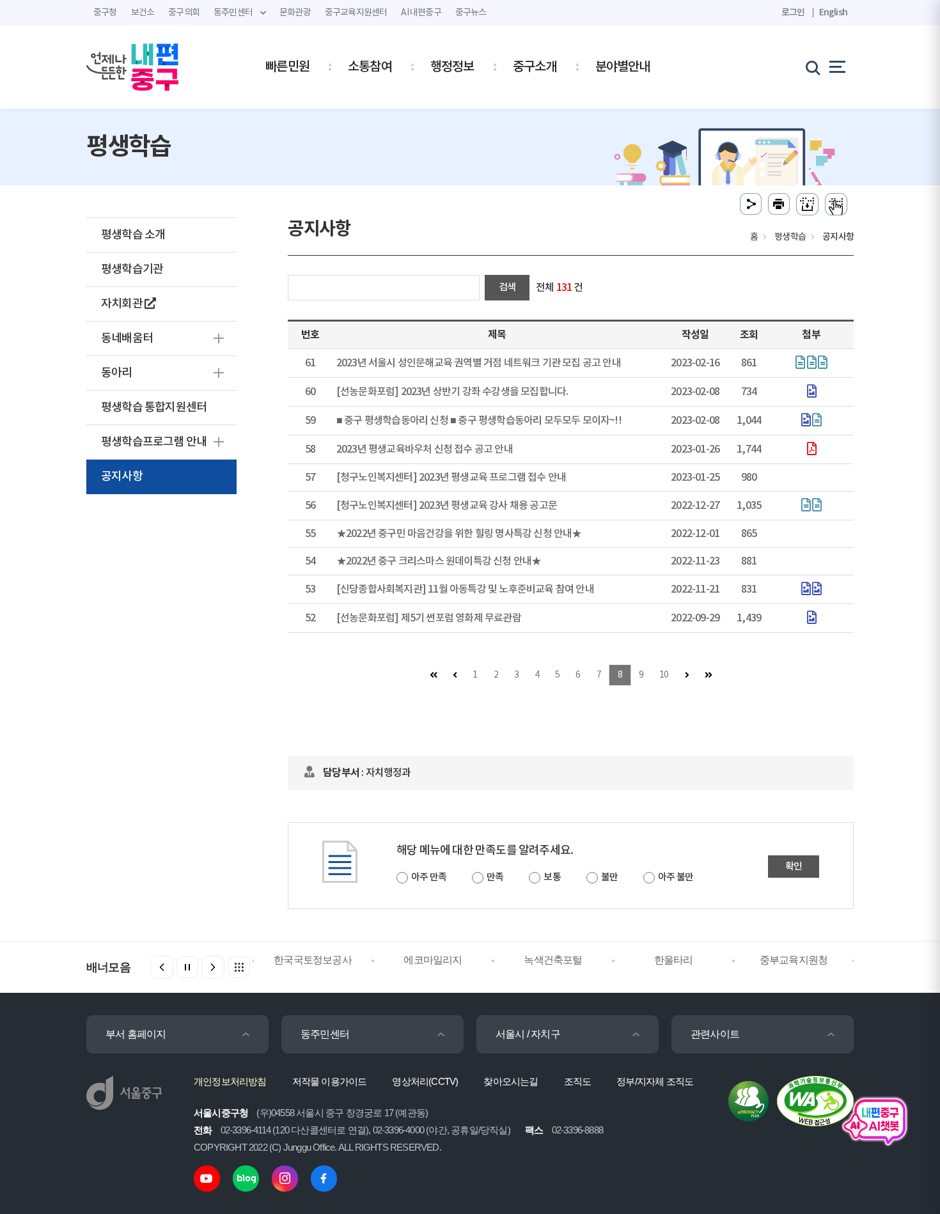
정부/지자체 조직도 (654, 1081)
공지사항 (122, 476)
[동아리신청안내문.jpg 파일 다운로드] (805, 421)
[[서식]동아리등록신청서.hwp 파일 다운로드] (816, 421)
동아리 (116, 373)
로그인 (793, 12)
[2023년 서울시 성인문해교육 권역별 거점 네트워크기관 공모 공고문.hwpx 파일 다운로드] (799, 364)
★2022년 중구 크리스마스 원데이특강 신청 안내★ (439, 561)
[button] (212, 967)
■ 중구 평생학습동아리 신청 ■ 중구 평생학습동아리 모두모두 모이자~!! (479, 420)
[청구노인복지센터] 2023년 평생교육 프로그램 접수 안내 (451, 477)
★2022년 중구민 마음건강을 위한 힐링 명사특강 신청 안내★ (459, 534)
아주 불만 (675, 877)
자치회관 (123, 304)
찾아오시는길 (510, 1081)
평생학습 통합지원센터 (154, 407)
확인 (793, 866)
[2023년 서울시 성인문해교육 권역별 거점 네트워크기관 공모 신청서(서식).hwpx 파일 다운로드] (811, 364)
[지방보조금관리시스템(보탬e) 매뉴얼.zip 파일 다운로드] (822, 364)
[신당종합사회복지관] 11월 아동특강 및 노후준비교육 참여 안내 (465, 589)
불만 (609, 877)
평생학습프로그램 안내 (154, 442)
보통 (552, 877)
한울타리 (673, 959)
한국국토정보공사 (313, 959)
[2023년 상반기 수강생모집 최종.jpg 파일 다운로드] (811, 392)
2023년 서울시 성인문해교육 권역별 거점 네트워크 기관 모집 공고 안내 (478, 363)
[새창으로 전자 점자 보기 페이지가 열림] (836, 204)
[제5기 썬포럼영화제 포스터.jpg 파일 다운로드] (811, 619)
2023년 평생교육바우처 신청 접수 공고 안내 (424, 449)
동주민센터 (325, 1034)
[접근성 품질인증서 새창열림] (815, 1100)
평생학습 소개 (133, 235)
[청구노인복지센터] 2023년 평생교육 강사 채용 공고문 (446, 505)
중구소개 (535, 67)
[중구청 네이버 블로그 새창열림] (246, 1177)
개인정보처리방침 (230, 1081)
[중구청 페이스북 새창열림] (324, 1177)
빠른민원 (287, 67)
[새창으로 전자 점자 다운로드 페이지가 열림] (807, 204)
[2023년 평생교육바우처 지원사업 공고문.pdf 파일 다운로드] (811, 450)
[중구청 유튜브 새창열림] (207, 1177)
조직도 (577, 1081)
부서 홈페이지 (136, 1034)
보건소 (143, 13)
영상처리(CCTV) (425, 1081)
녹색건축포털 (553, 959)
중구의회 (184, 13)
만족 (495, 877)
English (833, 12)
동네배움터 (127, 338)
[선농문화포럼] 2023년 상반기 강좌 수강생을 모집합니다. (452, 392)
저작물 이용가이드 (329, 1081)
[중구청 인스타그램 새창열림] (285, 1177)
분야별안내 (622, 67)
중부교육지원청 (793, 959)
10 (663, 675)
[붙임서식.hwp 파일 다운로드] (816, 506)
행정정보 (452, 67)
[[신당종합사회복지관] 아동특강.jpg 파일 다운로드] (805, 590)
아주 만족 (428, 877)
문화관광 (295, 13)
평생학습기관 (132, 269)
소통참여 (370, 67)
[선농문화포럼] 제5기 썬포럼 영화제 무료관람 (428, 618)
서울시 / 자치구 (528, 1034)
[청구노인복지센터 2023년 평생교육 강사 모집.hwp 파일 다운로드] (805, 506)
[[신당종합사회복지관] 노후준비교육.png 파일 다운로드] (816, 590)
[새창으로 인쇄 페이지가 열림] (779, 204)
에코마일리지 (432, 959)
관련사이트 (715, 1034)
